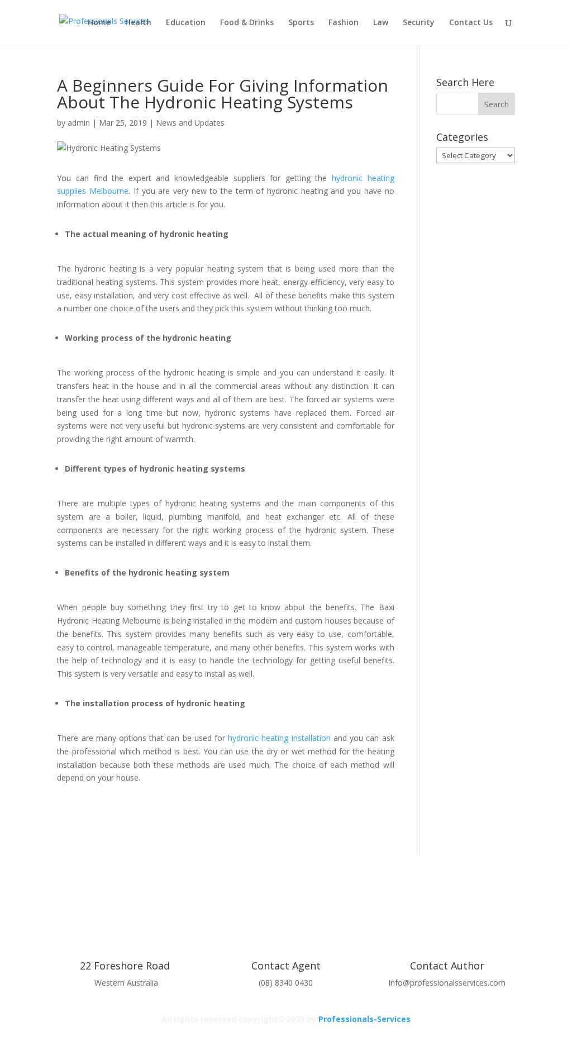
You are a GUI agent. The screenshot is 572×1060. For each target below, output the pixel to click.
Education (186, 22)
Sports (301, 22)
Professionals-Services (364, 1019)
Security (419, 22)
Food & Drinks (247, 22)
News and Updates (190, 122)
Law (380, 22)
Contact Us (471, 22)
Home (99, 22)
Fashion (343, 22)
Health (138, 22)
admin (79, 122)
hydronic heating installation (279, 738)
